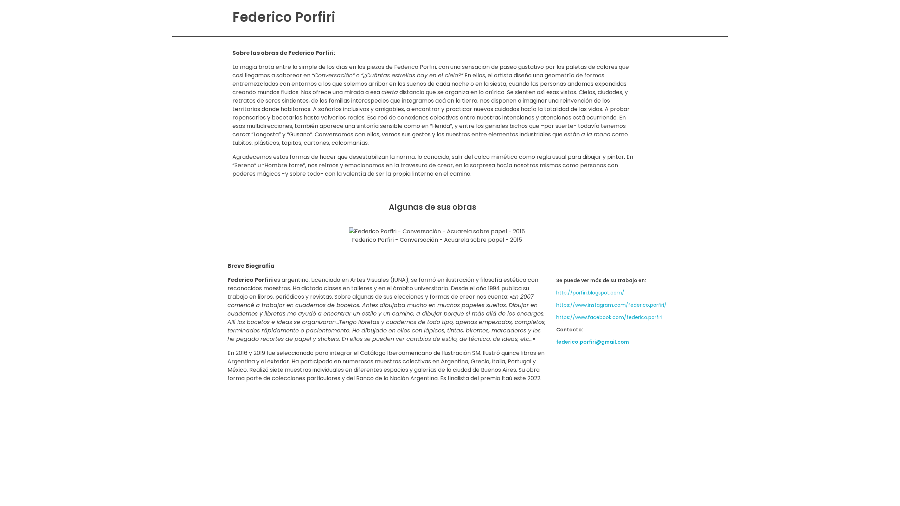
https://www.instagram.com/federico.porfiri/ (611, 305)
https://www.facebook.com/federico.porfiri (609, 317)
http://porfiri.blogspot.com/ (590, 292)
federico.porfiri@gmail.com (592, 341)
